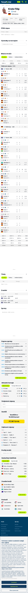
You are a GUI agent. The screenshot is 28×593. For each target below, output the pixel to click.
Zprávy (19, 502)
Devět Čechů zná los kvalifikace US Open (13, 351)
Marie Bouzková (4, 535)
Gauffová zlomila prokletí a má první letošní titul (14, 361)
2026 (3, 63)
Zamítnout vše (14, 586)
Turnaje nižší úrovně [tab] (16, 385)
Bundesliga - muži (10, 126)
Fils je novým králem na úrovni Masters (14, 364)
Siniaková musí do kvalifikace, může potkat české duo (14, 347)
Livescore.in (7, 505)
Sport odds (20, 505)
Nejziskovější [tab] (6, 461)
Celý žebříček (22, 476)
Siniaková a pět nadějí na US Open (13, 370)
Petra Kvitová (3, 528)
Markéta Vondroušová (5, 530)
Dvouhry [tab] (4, 277)
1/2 (19, 240)
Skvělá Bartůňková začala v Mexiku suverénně (13, 357)
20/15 (18, 238)
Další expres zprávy (20, 377)
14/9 (11, 63)
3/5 (11, 243)
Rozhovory (17, 528)
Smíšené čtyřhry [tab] (18, 57)
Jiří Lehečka (3, 526)
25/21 (11, 235)
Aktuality (16, 524)
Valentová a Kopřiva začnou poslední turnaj (14, 374)
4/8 (11, 240)
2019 (3, 243)
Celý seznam (22, 494)
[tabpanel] (14, 153)
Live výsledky (7, 502)
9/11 (19, 235)
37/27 (10, 238)
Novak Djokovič (4, 524)
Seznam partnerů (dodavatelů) (9, 578)
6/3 (19, 63)
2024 (3, 238)
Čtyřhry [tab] (10, 277)
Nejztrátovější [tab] (14, 461)
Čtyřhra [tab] (10, 57)
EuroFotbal (7, 509)
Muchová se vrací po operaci (12, 343)
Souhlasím (14, 582)
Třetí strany (12, 566)
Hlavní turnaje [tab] (6, 385)
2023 (3, 240)
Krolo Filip (8, 5)
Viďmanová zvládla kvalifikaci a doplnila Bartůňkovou (15, 367)
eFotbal (19, 509)
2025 (3, 235)
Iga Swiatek (3, 533)
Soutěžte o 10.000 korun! (14, 416)
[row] (14, 63)
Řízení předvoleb (14, 590)
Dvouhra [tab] (4, 57)
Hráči (3, 5)
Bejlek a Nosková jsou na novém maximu (15, 354)
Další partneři (22, 512)
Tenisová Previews (18, 526)
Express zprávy (18, 530)
